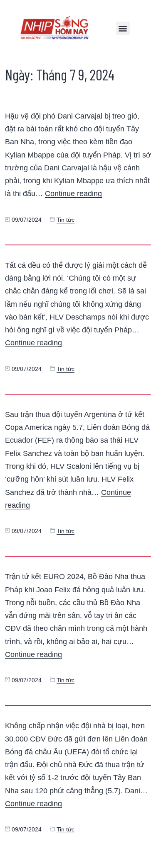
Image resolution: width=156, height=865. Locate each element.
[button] (123, 28)
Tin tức (65, 220)
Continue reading (73, 193)
